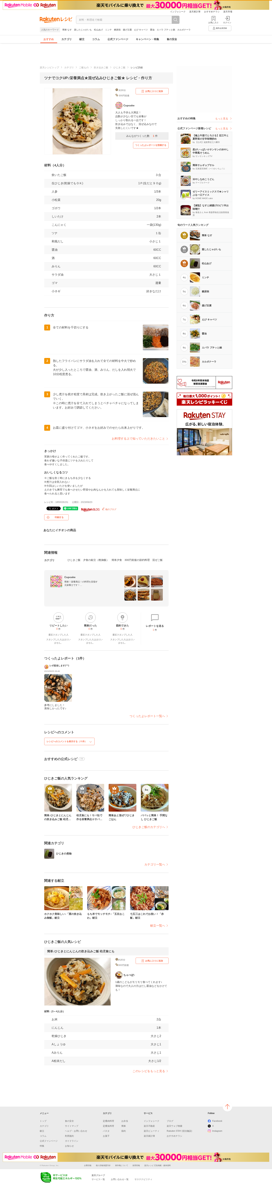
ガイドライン (71, 1141)
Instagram (217, 1131)
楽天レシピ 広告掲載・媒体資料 (157, 1165)
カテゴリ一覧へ (154, 864)
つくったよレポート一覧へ (147, 716)
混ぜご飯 (157, 559)
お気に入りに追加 (154, 91)
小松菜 (56, 199)
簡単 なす (67, 29)
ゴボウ (56, 208)
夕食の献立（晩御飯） (96, 559)
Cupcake (69, 577)
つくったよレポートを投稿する (150, 145)
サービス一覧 (98, 1179)
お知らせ (69, 1146)
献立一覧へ (157, 925)
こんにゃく (59, 224)
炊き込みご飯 (101, 67)
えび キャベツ (141, 29)
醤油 (152, 29)
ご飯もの (84, 67)
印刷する (59, 517)
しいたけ (57, 216)
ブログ (170, 1121)
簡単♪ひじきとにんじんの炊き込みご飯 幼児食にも (81, 951)
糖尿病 (117, 29)
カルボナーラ (184, 29)
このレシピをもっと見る (148, 1071)
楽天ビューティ (151, 1131)
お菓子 (106, 1136)
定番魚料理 (108, 1126)
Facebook (217, 1121)
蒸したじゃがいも (83, 29)
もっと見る (221, 118)
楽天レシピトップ (49, 67)
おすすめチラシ (212, 11)
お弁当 (124, 1121)
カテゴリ (66, 39)
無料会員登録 (221, 28)
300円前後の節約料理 (137, 559)
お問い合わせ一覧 (120, 1179)
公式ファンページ (118, 39)
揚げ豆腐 (127, 29)
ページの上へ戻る (227, 1106)
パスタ (106, 1131)
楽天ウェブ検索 (174, 1126)
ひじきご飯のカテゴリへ (148, 827)
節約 (123, 1131)
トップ (43, 1121)
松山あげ (98, 29)
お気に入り (213, 22)
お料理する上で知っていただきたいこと (138, 438)
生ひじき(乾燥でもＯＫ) (67, 183)
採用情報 (136, 1165)
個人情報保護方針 (103, 1165)
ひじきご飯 (119, 67)
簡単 (123, 1126)
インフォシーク (178, 11)
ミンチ (108, 29)
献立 (82, 39)
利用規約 (69, 1136)
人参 (55, 191)
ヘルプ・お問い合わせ (76, 1131)
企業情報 (87, 1165)
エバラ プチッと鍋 (166, 29)
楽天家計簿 (194, 11)
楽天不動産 (149, 1126)
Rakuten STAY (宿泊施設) (179, 1131)
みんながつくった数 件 (142, 135)
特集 (42, 1146)
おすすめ (48, 39)
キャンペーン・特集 (147, 39)
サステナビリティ (143, 1179)
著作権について (121, 1165)
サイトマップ (71, 1126)
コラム (96, 39)
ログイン (227, 22)
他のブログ (110, 509)
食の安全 (172, 39)
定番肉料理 (108, 1121)
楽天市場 (227, 11)
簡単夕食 (117, 559)
